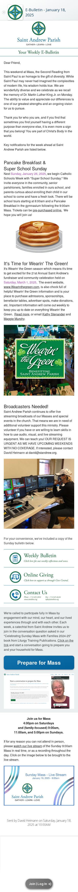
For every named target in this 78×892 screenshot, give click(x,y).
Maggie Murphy (14, 319)
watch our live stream (28, 746)
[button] (40, 884)
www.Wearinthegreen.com (21, 287)
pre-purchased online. (47, 210)
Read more (21, 314)
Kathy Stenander (53, 314)
